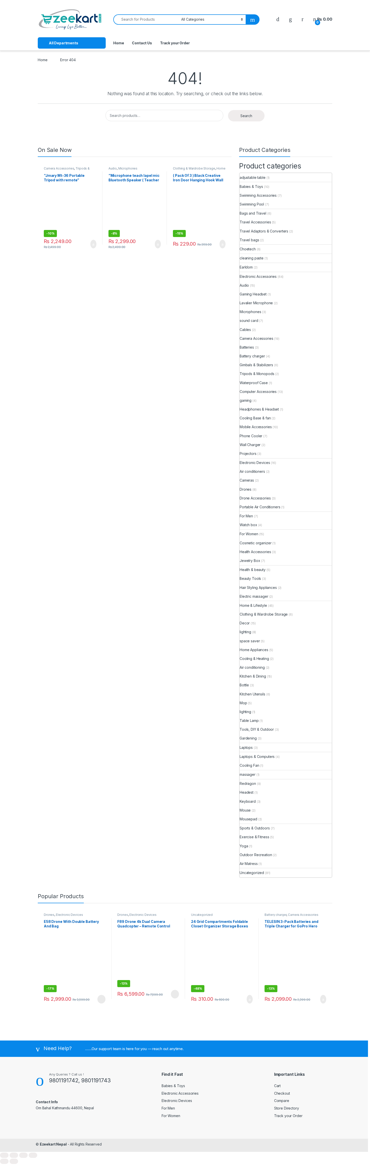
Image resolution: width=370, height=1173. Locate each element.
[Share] (23, 1155)
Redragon (248, 783)
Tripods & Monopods (257, 374)
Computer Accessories (258, 391)
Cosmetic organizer (255, 543)
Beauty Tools (250, 578)
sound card (249, 320)
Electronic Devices (255, 462)
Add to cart (93, 244)
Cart (277, 1086)
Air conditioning (252, 667)
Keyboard (248, 801)
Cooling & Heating (254, 658)
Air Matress (248, 863)
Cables (245, 329)
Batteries (247, 347)
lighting (245, 632)
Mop (243, 703)
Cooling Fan (249, 765)
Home (118, 43)
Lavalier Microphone (256, 303)
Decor (245, 623)
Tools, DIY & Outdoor (257, 729)
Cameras (247, 480)
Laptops (246, 747)
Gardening (248, 738)
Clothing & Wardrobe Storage (194, 168)
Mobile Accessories (256, 427)
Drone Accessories (255, 498)
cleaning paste (252, 258)
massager (247, 774)
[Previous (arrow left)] (4, 1161)
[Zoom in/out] (4, 1155)
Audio (112, 168)
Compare (281, 1100)
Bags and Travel (253, 213)
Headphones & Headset (259, 409)
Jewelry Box (250, 560)
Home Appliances (254, 650)
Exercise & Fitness (254, 837)
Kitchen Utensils (252, 694)
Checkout (282, 1093)
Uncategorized (252, 872)
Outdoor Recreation (256, 855)
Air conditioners (252, 471)
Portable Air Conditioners (260, 507)
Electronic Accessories (258, 276)
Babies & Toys (251, 186)
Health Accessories (255, 552)
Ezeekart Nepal (53, 1144)
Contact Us (142, 43)
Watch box (248, 525)
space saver (250, 641)
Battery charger (252, 356)
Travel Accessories (255, 222)
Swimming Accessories (258, 195)
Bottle (244, 685)
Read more (101, 999)
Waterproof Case (254, 383)
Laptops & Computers (257, 756)
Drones (245, 489)
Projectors (248, 453)
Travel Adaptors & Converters (264, 231)
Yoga (244, 846)
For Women (249, 534)
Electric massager (254, 596)
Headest (246, 792)
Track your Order (175, 43)
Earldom (246, 267)
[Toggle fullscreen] (14, 1155)
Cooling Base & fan (255, 418)
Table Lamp (249, 720)
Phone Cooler (251, 436)
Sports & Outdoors (255, 828)
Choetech (248, 249)
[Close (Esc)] (33, 1155)
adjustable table (253, 177)
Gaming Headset (253, 294)
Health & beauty (253, 569)
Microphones (127, 168)
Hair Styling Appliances (258, 587)
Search (246, 116)
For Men (246, 516)
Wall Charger (250, 445)
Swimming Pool (252, 204)
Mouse (245, 810)
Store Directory (286, 1108)
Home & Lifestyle (253, 605)
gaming (245, 400)
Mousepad (248, 819)
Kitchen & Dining (253, 676)
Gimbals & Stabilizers (256, 365)
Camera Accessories (59, 168)
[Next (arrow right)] (14, 1161)
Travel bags (249, 240)
